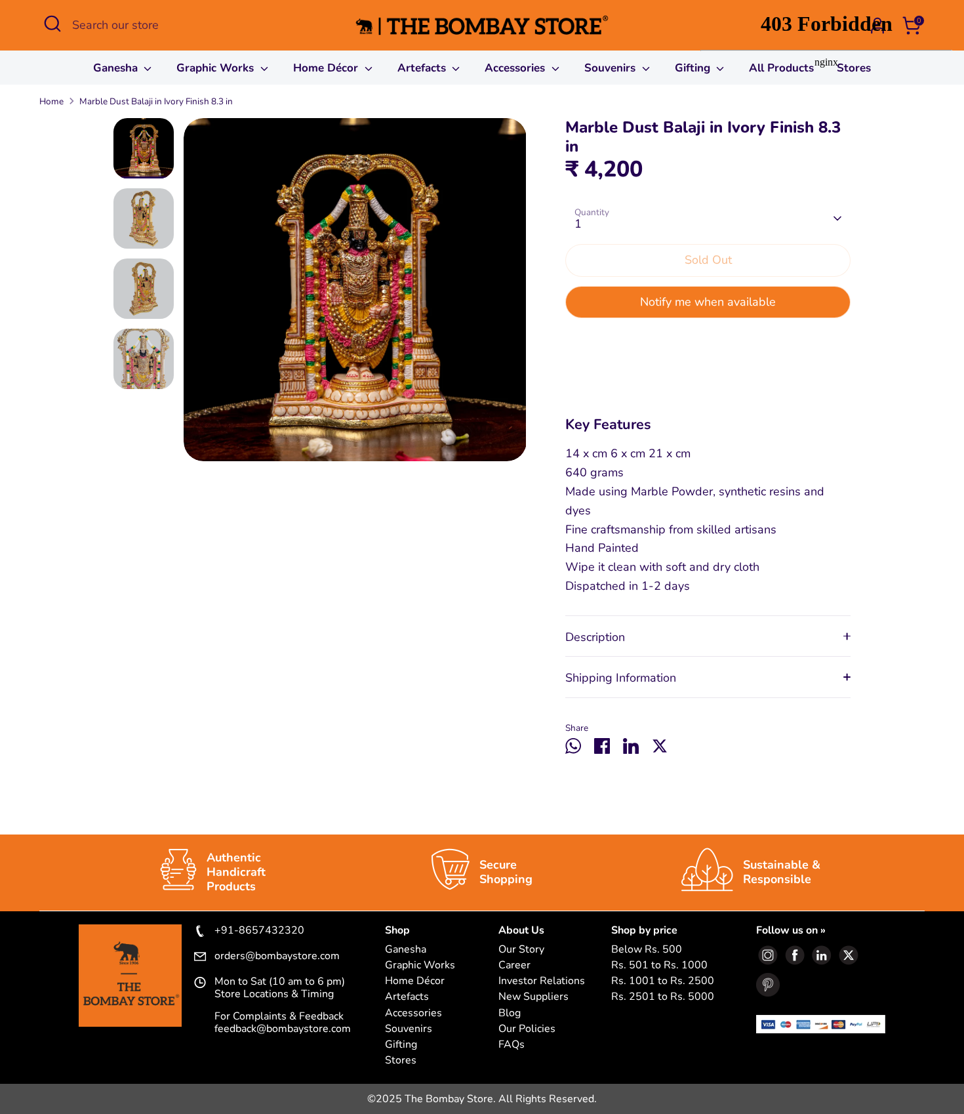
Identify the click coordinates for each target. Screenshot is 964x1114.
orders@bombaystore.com (277, 956)
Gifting (401, 1045)
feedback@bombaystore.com (282, 1028)
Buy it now (708, 343)
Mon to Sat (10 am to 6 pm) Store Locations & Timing (279, 988)
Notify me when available (708, 302)
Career (514, 965)
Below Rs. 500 (646, 949)
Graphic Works (216, 67)
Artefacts (423, 67)
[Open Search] (52, 23)
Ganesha (117, 67)
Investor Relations (541, 981)
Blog (509, 1013)
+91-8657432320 (259, 931)
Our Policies (526, 1029)
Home (51, 101)
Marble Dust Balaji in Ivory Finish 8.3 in (156, 101)
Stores (400, 1060)
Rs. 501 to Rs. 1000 (659, 965)
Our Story (521, 949)
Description (595, 637)
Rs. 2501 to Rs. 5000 (662, 997)
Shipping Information (620, 678)
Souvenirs (611, 67)
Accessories (516, 67)
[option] (355, 294)
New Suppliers (533, 997)
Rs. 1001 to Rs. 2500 (662, 981)
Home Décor (327, 67)
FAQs (511, 1045)
